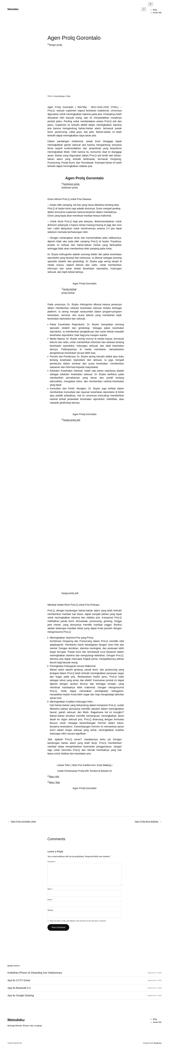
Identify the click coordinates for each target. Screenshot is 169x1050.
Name (50, 889)
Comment (51, 861)
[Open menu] (143, 9)
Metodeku (13, 9)
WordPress (158, 1043)
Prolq (68, 96)
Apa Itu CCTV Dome (18, 980)
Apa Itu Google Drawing (20, 995)
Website (50, 910)
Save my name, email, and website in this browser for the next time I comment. (78, 921)
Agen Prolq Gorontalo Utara (23, 821)
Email (49, 899)
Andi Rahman (60, 96)
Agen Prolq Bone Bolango (146, 821)
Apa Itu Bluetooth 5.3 (19, 988)
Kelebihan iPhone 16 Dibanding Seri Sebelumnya (34, 972)
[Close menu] (150, 4)
